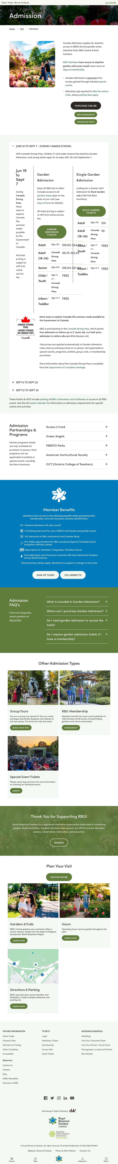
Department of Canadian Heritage (67, 367)
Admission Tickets (50, 1040)
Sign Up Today (46, 574)
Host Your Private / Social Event (95, 1045)
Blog (5, 1074)
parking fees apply (88, 94)
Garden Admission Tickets (51, 232)
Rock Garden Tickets (91, 211)
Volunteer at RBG (10, 1083)
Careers (6, 1069)
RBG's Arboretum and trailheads (68, 399)
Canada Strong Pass (78, 328)
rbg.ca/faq (15, 620)
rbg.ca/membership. (74, 69)
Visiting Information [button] (14, 1031)
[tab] (77, 426)
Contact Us (8, 1065)
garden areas (44, 195)
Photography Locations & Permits (96, 1049)
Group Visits (47, 1049)
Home (12, 28)
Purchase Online (86, 105)
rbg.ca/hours (44, 202)
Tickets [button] (46, 1031)
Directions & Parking (12, 1045)
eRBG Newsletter (10, 1078)
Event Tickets (48, 1053)
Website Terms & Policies (40, 1150)
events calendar (37, 402)
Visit (22, 28)
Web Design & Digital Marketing (55, 1111)
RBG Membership (86, 114)
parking (44, 399)
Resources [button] (7, 1060)
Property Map (9, 1040)
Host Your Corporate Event (93, 1040)
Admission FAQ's (86, 122)
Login (44, 1036)
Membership (48, 1045)
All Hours (110, 2)
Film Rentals (87, 1053)
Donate (59, 842)
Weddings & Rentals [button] (92, 1031)
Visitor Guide (59, 877)
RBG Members (70, 62)
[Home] (59, 1158)
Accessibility (8, 1053)
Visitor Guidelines (10, 1049)
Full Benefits (72, 574)
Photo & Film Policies (65, 1150)
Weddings (86, 1036)
